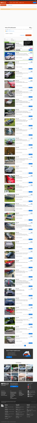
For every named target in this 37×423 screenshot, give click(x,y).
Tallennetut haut (3, 392)
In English (35, 0)
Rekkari (16, 0)
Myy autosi (34, 2)
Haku (8, 2)
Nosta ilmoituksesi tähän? (12, 42)
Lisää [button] (23, 2)
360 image (9, 46)
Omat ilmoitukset (3, 393)
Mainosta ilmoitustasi (4, 395)
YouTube (30, 386)
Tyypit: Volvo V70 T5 (7, 368)
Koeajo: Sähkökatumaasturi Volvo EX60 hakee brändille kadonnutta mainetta (14, 368)
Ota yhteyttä (30, 59)
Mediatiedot (20, 393)
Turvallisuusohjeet (12, 395)
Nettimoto (4, 0)
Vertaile (21, 48)
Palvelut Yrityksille (21, 394)
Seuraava (25, 345)
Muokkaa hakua (4, 5)
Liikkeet (14, 2)
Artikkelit (20, 2)
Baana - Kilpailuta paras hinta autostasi (32, 392)
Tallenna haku (10, 5)
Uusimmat (11, 2)
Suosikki (17, 48)
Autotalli (1, 0)
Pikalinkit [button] (17, 2)
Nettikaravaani (13, 0)
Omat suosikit (3, 394)
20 (23, 345)
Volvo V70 (18, 46)
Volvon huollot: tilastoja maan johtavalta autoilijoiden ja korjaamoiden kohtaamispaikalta (14, 377)
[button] (7, 40)
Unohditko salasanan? (13, 393)
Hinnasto (20, 392)
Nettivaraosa (10, 0)
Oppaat (11, 397)
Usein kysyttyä (12, 394)
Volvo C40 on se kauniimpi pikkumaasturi (29, 377)
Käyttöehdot (12, 396)
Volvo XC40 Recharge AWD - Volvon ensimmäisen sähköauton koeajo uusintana (29, 368)
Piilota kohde (5, 62)
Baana (17, 0)
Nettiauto (3, 2)
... (21, 345)
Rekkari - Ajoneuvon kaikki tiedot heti (32, 394)
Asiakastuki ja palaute (13, 392)
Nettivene (6, 0)
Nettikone (8, 0)
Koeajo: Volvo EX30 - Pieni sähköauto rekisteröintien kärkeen (22, 368)
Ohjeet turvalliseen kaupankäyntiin (31, 396)
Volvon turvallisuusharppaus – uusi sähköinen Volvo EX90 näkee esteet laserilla (22, 377)
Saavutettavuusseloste (13, 398)
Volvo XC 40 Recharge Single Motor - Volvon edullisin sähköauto (7, 377)
